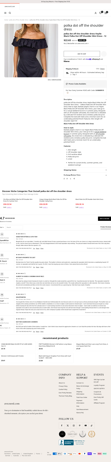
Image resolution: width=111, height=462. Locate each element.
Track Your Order (81, 397)
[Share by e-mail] (74, 178)
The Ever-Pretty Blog (65, 396)
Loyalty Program (99, 385)
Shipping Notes (70, 170)
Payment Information (80, 401)
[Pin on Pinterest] (67, 179)
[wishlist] (100, 13)
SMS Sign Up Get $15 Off (99, 381)
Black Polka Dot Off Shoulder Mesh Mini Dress (89, 199)
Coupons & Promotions (97, 393)
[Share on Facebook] (64, 179)
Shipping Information (80, 393)
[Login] (96, 13)
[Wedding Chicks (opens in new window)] (62, 434)
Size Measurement (82, 409)
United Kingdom (28, 454)
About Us (62, 383)
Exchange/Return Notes (72, 175)
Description (68, 99)
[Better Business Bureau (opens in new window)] (72, 442)
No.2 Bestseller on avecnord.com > (76, 43)
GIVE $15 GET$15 (99, 388)
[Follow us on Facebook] (62, 425)
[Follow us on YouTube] (86, 425)
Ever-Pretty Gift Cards (99, 398)
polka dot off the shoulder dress (18, 20)
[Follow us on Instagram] (74, 425)
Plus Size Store (26, 456)
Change (102, 69)
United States (16, 454)
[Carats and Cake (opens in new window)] (72, 434)
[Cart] (105, 13)
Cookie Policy (63, 389)
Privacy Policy (63, 386)
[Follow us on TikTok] (92, 425)
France (38, 454)
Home (6, 20)
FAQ (77, 406)
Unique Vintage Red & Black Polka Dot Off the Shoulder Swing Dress (53, 200)
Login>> (9, 207)
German (7, 456)
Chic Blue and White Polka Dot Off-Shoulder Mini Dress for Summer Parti (17, 200)
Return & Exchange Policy (82, 387)
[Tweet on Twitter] (70, 179)
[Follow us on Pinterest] (80, 425)
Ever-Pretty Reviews (65, 393)
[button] (104, 54)
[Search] (10, 13)
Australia (16, 456)
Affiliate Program (99, 403)
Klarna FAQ (80, 413)
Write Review (104, 218)
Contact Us (80, 383)
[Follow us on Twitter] (68, 425)
